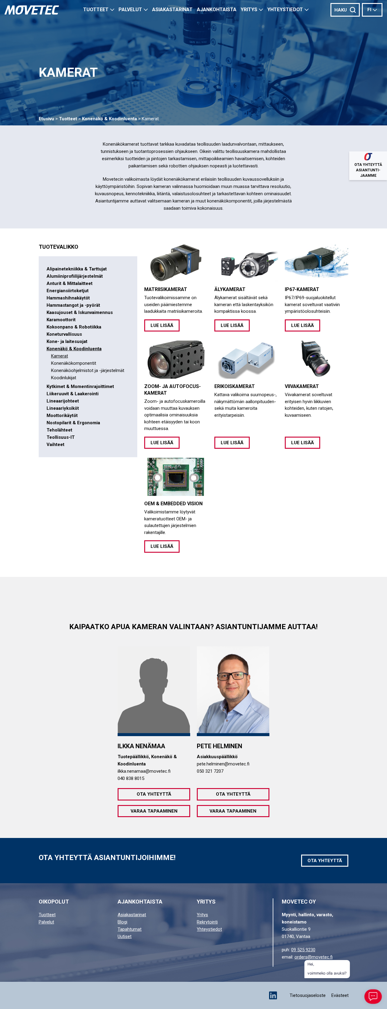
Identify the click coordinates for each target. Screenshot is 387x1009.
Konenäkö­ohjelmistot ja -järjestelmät (87, 370)
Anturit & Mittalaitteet (70, 283)
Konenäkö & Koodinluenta (109, 118)
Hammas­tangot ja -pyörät (73, 305)
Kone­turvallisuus (64, 334)
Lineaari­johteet (63, 401)
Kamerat (59, 356)
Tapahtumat (129, 929)
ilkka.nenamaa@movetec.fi (144, 771)
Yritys (249, 9)
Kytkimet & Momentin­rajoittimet (80, 386)
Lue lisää (162, 325)
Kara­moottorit (61, 319)
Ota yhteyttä (154, 794)
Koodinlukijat (63, 377)
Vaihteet (55, 444)
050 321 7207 (210, 771)
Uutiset (125, 936)
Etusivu (46, 118)
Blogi (122, 922)
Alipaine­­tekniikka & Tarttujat (77, 269)
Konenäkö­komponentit (73, 363)
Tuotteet (96, 9)
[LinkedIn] (273, 995)
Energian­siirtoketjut (68, 290)
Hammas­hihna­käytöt (68, 298)
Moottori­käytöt (62, 415)
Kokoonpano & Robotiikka (74, 327)
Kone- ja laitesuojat (67, 341)
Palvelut (130, 9)
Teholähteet (59, 430)
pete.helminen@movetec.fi (223, 764)
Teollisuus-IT (61, 437)
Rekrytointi (207, 922)
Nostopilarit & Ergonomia (73, 422)
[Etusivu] (32, 10)
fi (369, 9)
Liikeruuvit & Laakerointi (73, 393)
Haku (340, 10)
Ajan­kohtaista (216, 9)
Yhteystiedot (285, 9)
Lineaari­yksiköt (63, 408)
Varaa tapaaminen (154, 811)
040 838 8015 (131, 778)
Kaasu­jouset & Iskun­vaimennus (80, 312)
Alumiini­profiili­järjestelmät (75, 276)
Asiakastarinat (132, 914)
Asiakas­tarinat (172, 9)
